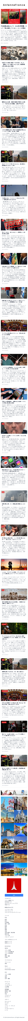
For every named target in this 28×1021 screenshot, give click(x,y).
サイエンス (7, 981)
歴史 (6, 928)
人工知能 (7, 986)
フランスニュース (9, 911)
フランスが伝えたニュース (11, 939)
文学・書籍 (7, 978)
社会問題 (7, 922)
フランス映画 (8, 974)
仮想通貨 (7, 989)
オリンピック (8, 1001)
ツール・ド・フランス (10, 1005)
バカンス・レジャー (9, 937)
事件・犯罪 (7, 924)
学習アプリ (7, 904)
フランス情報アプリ (9, 900)
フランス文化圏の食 (9, 951)
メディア (7, 988)
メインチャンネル (9, 909)
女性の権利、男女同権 (10, 932)
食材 (6, 954)
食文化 (6, 948)
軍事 (6, 929)
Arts (6, 972)
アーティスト (8, 968)
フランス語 (7, 935)
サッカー (7, 1003)
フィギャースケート (9, 1008)
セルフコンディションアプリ (11, 903)
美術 (6, 977)
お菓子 (6, 957)
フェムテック (8, 995)
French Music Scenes (10, 969)
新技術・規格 (8, 991)
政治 (6, 921)
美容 (6, 963)
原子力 (6, 992)
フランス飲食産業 (9, 953)
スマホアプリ (8, 898)
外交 (6, 925)
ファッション (8, 962)
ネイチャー (7, 996)
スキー (6, 1004)
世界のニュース (8, 943)
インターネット (8, 985)
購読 (14, 895)
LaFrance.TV (10, 907)
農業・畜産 (7, 956)
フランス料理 (8, 950)
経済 (6, 919)
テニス (6, 1007)
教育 (6, 926)
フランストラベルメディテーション (13, 912)
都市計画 (7, 934)
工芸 (6, 975)
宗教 (6, 931)
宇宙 (6, 994)
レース (6, 1010)
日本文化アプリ (8, 902)
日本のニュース (8, 941)
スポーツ (7, 999)
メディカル (7, 983)
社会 (6, 917)
